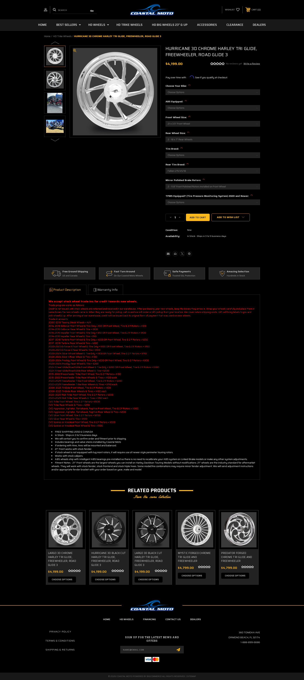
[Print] (175, 253)
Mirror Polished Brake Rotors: (185, 180)
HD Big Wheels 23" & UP (170, 24)
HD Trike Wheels (129, 24)
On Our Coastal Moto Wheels (128, 275)
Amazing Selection (238, 271)
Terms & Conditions (60, 641)
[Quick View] (78, 517)
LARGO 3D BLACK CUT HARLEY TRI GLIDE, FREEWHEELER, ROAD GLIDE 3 (149, 559)
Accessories (207, 24)
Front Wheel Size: (178, 117)
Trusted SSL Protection (183, 275)
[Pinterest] (189, 253)
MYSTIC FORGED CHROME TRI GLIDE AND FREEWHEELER (194, 557)
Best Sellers (66, 24)
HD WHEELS (127, 619)
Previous (55, 42)
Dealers (259, 24)
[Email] (168, 253)
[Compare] (78, 535)
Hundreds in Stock (236, 275)
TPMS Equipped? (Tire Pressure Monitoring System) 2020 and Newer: (209, 196)
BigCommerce (154, 676)
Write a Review (251, 63)
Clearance (234, 24)
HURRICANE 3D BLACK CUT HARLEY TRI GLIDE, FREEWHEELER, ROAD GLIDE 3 (108, 559)
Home (42, 24)
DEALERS (195, 619)
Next (55, 139)
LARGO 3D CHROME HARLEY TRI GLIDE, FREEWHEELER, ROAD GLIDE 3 (62, 559)
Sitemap (191, 676)
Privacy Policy (60, 631)
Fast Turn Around (124, 271)
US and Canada (69, 275)
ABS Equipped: (176, 101)
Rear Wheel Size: (177, 133)
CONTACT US (173, 619)
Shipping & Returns (60, 650)
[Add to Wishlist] (78, 526)
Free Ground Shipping (75, 271)
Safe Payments (181, 271)
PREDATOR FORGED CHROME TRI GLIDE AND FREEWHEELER (236, 557)
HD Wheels (96, 24)
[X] (182, 253)
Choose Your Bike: (178, 86)
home (106, 619)
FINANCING (149, 619)
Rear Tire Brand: (177, 164)
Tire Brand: (174, 149)
